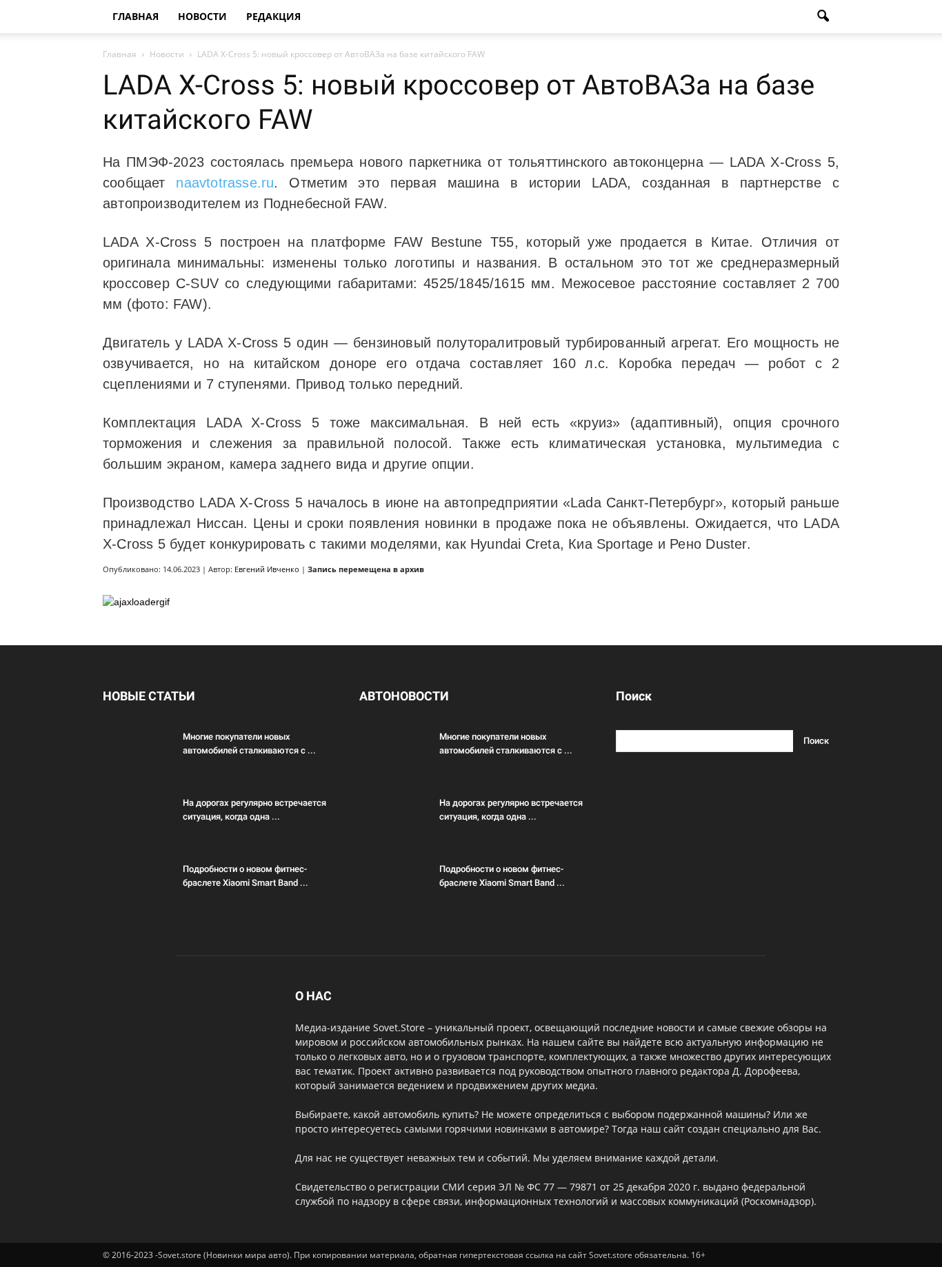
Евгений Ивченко (266, 569)
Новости (202, 16)
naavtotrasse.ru (225, 182)
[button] (822, 16)
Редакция (273, 16)
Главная (135, 16)
